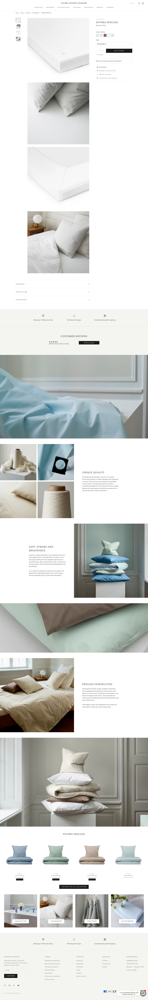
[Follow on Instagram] (9, 985)
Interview (79, 967)
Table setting (20, 921)
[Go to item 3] (18, 32)
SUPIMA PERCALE (46, 12)
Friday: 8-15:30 (131, 970)
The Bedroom (50, 7)
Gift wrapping (50, 970)
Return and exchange (52, 964)
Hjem (17, 12)
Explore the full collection (74, 887)
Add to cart (119, 50)
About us (79, 960)
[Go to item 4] (18, 39)
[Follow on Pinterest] (14, 985)
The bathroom (127, 921)
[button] (97, 67)
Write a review (89, 343)
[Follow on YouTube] (18, 985)
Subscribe (11, 976)
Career (104, 967)
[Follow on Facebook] (5, 985)
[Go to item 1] (18, 20)
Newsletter (49, 973)
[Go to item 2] (18, 26)
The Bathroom (88, 7)
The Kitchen (77, 7)
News (78, 970)
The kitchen (92, 921)
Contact (105, 960)
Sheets (28, 12)
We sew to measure (51, 967)
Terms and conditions (52, 976)
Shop (22, 12)
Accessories (110, 7)
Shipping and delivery (52, 960)
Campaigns (99, 7)
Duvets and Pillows (64, 7)
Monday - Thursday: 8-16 (135, 967)
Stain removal (81, 976)
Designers (80, 964)
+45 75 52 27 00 (131, 964)
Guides (78, 973)
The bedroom (56, 921)
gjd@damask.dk (132, 960)
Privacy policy (50, 979)
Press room (106, 964)
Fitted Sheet (35, 12)
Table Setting (38, 7)
